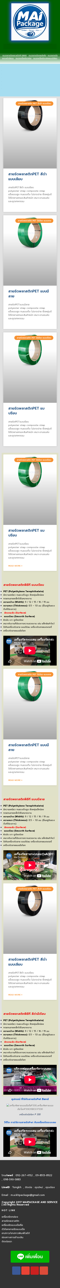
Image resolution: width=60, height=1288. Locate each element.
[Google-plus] (44, 1270)
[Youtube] (34, 1270)
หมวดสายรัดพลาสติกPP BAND (14, 55)
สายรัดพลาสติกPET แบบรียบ (26, 411)
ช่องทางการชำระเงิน (12, 1237)
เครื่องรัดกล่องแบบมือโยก (47, 58)
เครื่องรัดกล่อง (25, 58)
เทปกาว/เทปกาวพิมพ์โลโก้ (16, 1233)
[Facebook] (16, 1270)
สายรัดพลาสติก (10, 1221)
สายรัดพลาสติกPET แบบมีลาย (28, 294)
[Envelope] (25, 1270)
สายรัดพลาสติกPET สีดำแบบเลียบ (27, 176)
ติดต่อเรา (7, 1241)
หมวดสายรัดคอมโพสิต (37, 55)
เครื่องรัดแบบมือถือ (12, 1225)
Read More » (15, 565)
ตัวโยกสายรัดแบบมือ (13, 1229)
